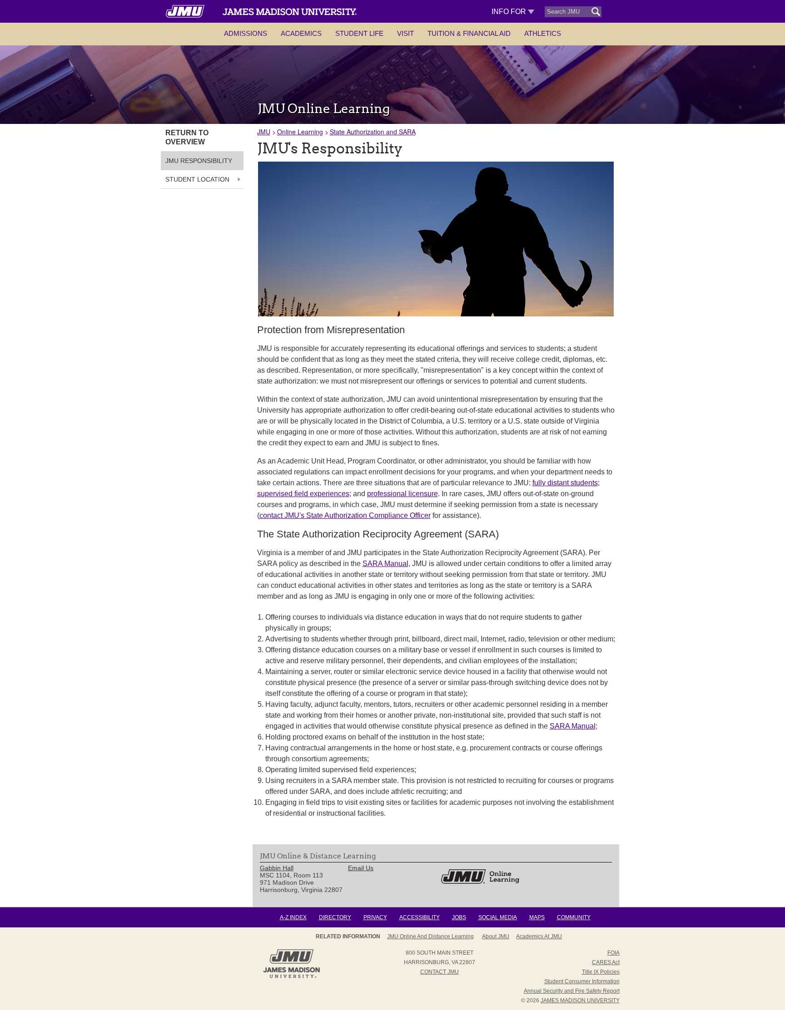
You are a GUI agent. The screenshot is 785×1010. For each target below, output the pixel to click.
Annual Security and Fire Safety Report (572, 991)
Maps (537, 917)
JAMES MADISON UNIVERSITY (580, 1000)
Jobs (459, 917)
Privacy (375, 917)
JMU (263, 131)
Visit (405, 33)
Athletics (542, 33)
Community (574, 917)
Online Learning (300, 131)
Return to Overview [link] (187, 137)
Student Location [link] (197, 179)
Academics (301, 33)
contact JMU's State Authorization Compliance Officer (345, 515)
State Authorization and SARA (373, 131)
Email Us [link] (360, 868)
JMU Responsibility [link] (198, 160)
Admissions (245, 33)
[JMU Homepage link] (291, 977)
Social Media (497, 917)
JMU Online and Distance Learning (430, 936)
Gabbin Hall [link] (276, 868)
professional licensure (402, 494)
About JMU (495, 936)
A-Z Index (293, 917)
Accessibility (419, 917)
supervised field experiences (303, 494)
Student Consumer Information (582, 981)
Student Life (359, 33)
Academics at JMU (539, 936)
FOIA (613, 953)
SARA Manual (385, 563)
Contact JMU (439, 972)
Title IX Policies (601, 972)
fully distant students (565, 483)
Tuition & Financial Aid (469, 33)
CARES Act (606, 962)
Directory (335, 917)
